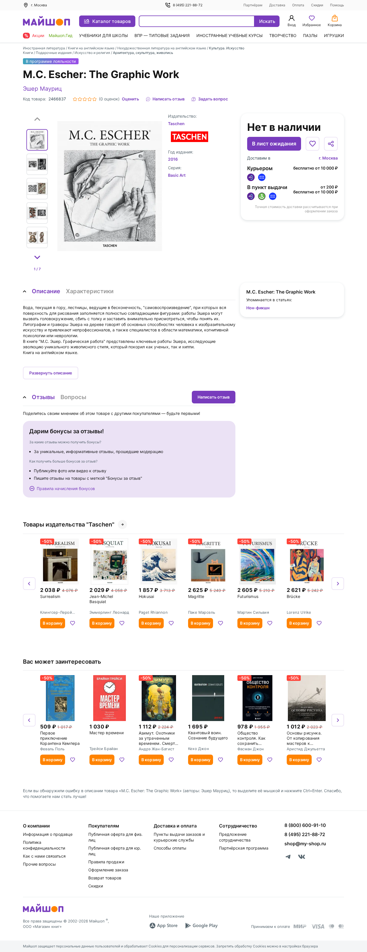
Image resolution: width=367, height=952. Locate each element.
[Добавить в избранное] (312, 144)
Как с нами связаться (44, 856)
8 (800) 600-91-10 (305, 825)
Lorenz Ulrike (299, 612)
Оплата (298, 5)
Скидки (317, 5)
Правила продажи (106, 861)
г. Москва (328, 158)
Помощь (337, 5)
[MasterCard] (331, 926)
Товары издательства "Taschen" (68, 524)
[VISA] (318, 926)
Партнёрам (252, 5)
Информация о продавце (48, 834)
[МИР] (300, 926)
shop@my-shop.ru (305, 843)
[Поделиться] (331, 144)
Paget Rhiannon (153, 612)
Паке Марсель (201, 612)
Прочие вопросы (39, 864)
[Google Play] (201, 925)
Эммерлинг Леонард (109, 612)
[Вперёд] (337, 583)
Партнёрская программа (243, 848)
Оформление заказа (108, 869)
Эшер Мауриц (42, 88)
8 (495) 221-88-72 (187, 5)
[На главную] (46, 21)
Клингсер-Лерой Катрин (56, 612)
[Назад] (29, 583)
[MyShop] (43, 911)
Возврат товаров (104, 877)
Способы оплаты (170, 848)
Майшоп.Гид (61, 35)
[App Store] (163, 925)
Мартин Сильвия (253, 612)
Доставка (277, 5)
